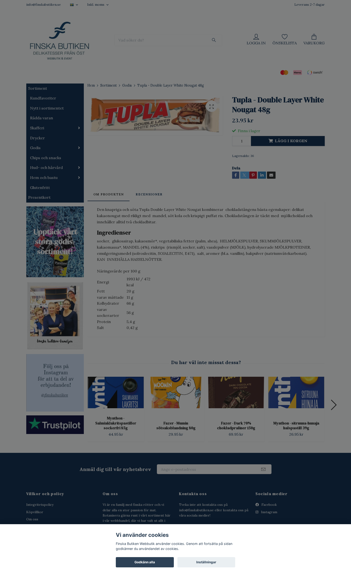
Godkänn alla (144, 562)
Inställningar (206, 562)
